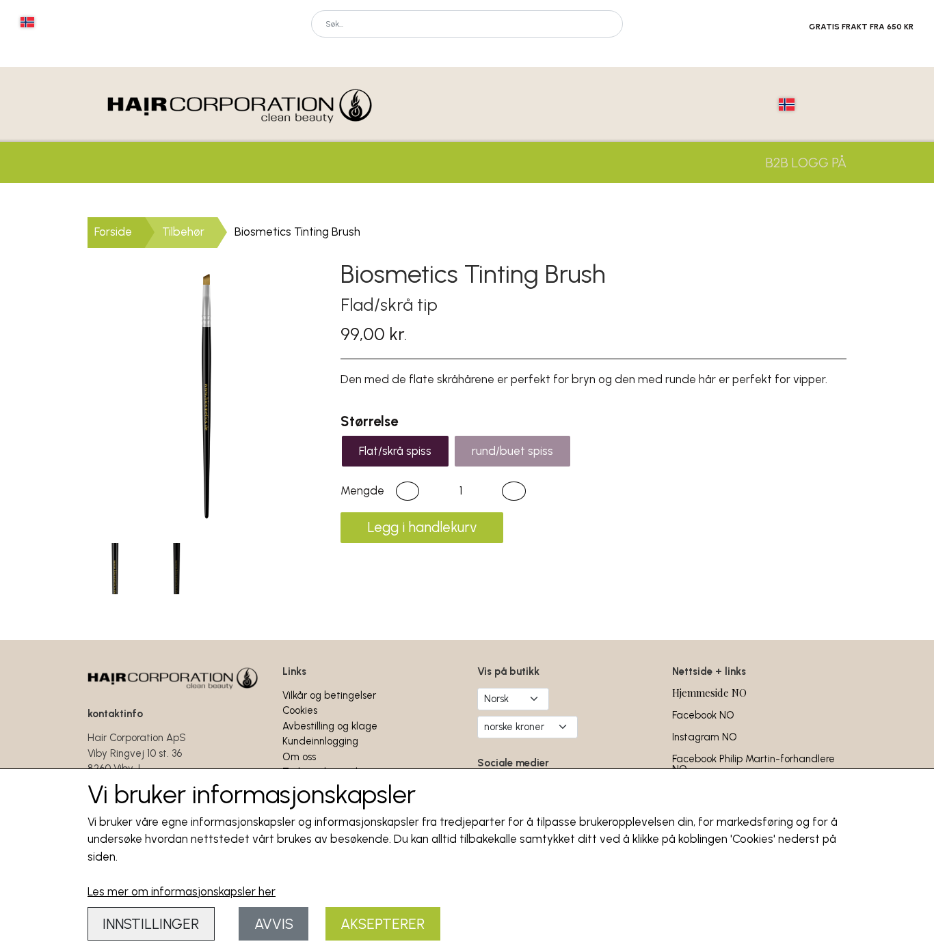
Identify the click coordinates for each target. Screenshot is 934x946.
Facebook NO (703, 715)
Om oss (299, 757)
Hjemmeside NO (709, 692)
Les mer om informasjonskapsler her (182, 891)
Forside (113, 231)
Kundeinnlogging (320, 741)
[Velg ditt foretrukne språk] (27, 22)
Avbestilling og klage (329, 726)
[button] (407, 491)
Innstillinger (151, 923)
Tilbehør (183, 231)
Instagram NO (704, 737)
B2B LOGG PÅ (806, 162)
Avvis (273, 923)
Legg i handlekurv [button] (422, 527)
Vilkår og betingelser (329, 695)
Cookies (299, 710)
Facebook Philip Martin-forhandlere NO (753, 764)
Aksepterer (383, 923)
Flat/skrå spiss (395, 451)
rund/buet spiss (512, 451)
